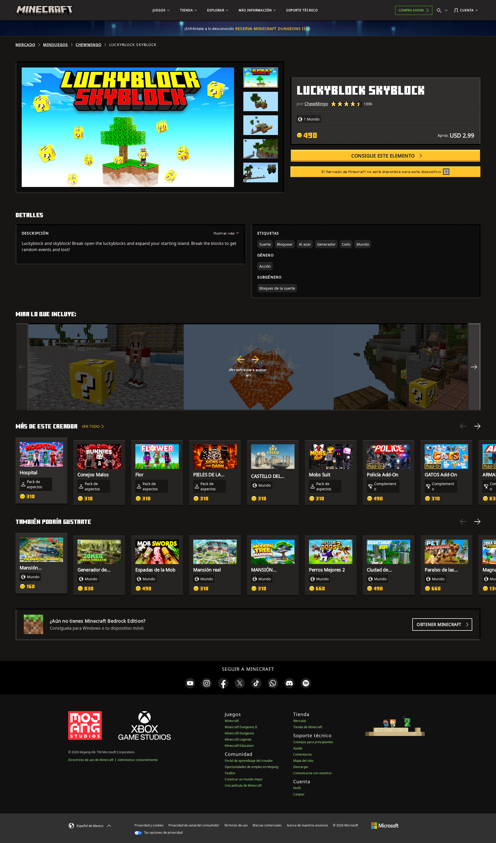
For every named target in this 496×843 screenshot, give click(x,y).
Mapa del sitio (303, 760)
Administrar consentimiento (138, 760)
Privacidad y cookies (149, 825)
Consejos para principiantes (313, 742)
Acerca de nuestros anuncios (307, 825)
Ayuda (297, 748)
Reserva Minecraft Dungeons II (270, 28)
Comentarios (302, 754)
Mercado (25, 44)
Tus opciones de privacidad (163, 832)
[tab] (260, 77)
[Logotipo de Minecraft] (44, 10)
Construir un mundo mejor (244, 779)
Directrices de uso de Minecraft (90, 760)
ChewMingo (89, 44)
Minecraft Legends (238, 739)
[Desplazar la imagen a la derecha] (474, 367)
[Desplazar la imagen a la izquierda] (22, 367)
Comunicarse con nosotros (312, 773)
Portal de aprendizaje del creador (249, 760)
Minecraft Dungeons (239, 733)
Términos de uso (236, 825)
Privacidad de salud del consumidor (193, 825)
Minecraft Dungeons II (241, 727)
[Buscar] (443, 10)
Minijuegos (55, 44)
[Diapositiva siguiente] (477, 426)
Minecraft (232, 721)
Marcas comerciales (267, 825)
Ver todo (91, 426)
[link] (190, 683)
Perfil (297, 788)
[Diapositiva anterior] (463, 426)
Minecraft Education (239, 745)
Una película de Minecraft (243, 785)
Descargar (300, 767)
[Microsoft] (384, 825)
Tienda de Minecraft (307, 727)
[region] (248, 367)
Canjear (299, 794)
